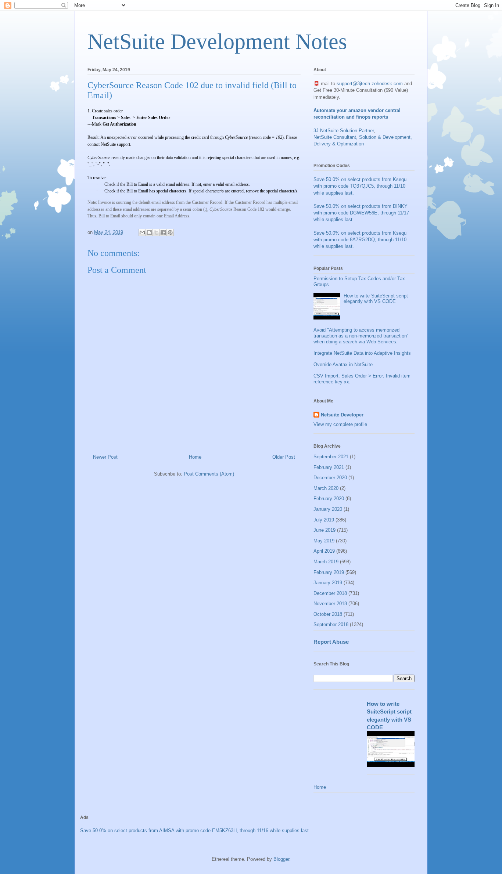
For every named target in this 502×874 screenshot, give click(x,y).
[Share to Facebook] (163, 232)
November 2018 (330, 603)
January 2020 (327, 509)
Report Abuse (331, 642)
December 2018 (330, 593)
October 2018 (327, 614)
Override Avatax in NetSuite (343, 364)
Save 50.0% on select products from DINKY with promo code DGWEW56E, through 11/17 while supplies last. (361, 212)
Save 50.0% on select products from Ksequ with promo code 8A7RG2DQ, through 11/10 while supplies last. (359, 239)
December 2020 (330, 477)
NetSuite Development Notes (217, 41)
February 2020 (328, 498)
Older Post (283, 457)
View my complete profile (340, 424)
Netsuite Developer (342, 415)
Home (195, 457)
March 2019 (325, 561)
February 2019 (328, 572)
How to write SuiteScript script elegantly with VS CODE (376, 298)
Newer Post (105, 457)
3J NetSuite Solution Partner (343, 130)
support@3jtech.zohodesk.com (370, 83)
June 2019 (324, 530)
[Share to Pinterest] (170, 232)
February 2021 (328, 467)
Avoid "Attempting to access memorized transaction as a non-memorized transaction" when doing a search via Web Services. (361, 335)
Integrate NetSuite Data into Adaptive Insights (362, 353)
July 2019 (323, 520)
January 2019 (327, 582)
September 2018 (330, 624)
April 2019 (324, 551)
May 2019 (323, 540)
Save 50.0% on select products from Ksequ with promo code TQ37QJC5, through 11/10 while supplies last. (359, 186)
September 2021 (330, 456)
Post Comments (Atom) (209, 474)
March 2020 (325, 488)
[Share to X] (156, 232)
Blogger (281, 859)
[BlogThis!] (149, 232)
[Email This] (142, 232)
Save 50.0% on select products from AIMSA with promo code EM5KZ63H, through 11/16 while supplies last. (195, 830)
